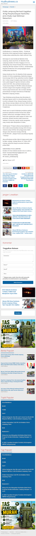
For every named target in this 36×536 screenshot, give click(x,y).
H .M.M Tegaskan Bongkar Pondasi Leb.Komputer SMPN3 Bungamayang (17, 443)
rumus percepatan (15, 533)
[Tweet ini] (10, 185)
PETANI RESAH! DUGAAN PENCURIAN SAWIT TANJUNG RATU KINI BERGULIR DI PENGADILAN (22, 224)
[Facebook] (15, 168)
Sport (3, 413)
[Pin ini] (15, 185)
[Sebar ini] (5, 185)
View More (18, 313)
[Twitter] (19, 168)
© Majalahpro (4, 532)
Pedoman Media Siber (21, 532)
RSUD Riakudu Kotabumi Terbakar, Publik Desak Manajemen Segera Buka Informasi (22, 202)
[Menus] (34, 2)
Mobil (4, 406)
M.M (3, 428)
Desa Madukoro (7, 402)
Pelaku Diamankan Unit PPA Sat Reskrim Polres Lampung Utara (16, 423)
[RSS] (28, 168)
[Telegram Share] (20, 185)
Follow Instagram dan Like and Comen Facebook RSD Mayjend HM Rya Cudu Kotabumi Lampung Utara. (18, 418)
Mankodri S (5, 431)
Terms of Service (5, 533)
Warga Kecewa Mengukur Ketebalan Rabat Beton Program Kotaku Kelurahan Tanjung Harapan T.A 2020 (17, 437)
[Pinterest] (23, 168)
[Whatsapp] (26, 185)
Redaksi (12, 532)
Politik (4, 410)
